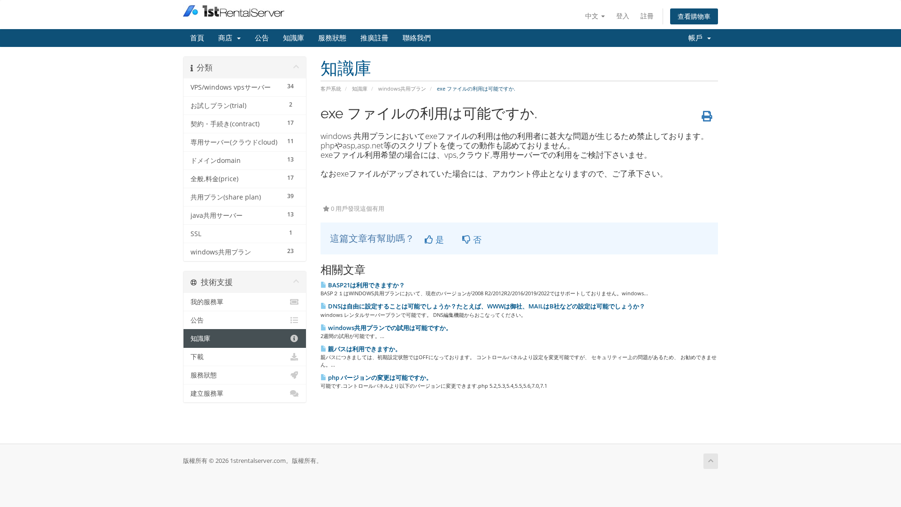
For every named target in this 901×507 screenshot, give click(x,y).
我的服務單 (207, 302)
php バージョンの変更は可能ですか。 (379, 377)
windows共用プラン (402, 88)
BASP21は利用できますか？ (366, 285)
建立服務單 (207, 393)
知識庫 (293, 38)
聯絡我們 (417, 38)
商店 (227, 38)
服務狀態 (332, 38)
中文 (592, 15)
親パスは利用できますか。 (364, 349)
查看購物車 (694, 16)
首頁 (197, 38)
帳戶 (697, 38)
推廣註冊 (374, 38)
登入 (622, 15)
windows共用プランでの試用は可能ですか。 (389, 327)
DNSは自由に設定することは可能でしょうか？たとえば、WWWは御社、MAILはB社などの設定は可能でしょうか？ (486, 306)
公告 (262, 38)
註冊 (647, 15)
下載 (197, 357)
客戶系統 (331, 88)
